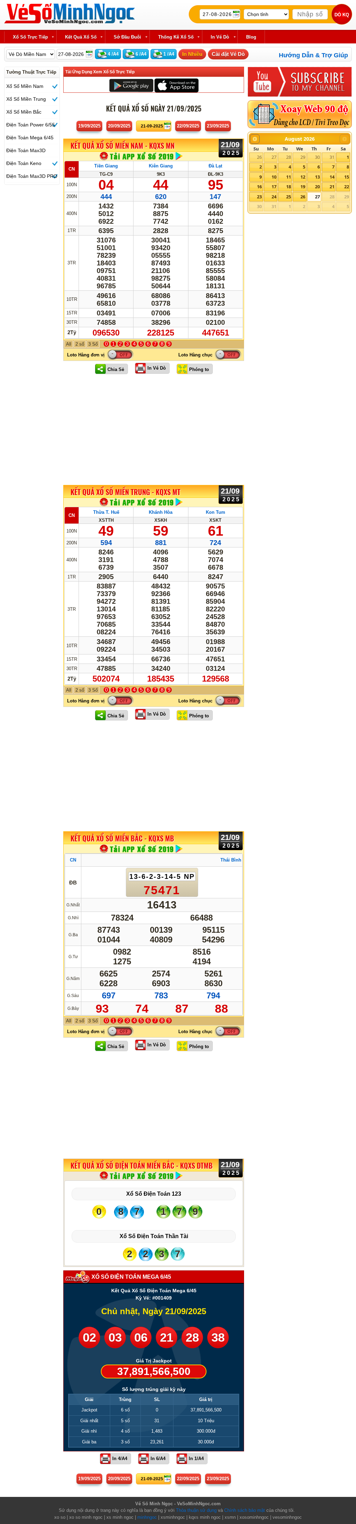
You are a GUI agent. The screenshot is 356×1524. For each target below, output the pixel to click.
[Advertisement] (153, 429)
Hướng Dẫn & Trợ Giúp (313, 55)
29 (302, 157)
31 (332, 157)
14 (332, 177)
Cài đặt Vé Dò (228, 54)
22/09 (188, 126)
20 (317, 186)
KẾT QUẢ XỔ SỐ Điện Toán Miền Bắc (142, 1165)
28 (288, 157)
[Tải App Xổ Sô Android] (131, 85)
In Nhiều (192, 54)
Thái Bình (230, 860)
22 (346, 186)
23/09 (218, 126)
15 (346, 177)
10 (274, 177)
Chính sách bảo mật (244, 1510)
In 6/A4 (158, 1458)
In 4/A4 (119, 1458)
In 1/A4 (196, 1458)
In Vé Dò (156, 368)
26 (259, 157)
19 (302, 186)
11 (288, 177)
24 (274, 196)
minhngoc (147, 1517)
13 (317, 177)
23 (259, 196)
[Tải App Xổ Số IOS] (176, 85)
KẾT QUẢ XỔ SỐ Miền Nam (123, 146)
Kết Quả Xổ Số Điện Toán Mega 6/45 (153, 1290)
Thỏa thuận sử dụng (196, 1510)
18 (288, 186)
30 (317, 157)
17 (274, 186)
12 (302, 177)
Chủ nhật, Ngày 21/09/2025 (153, 1311)
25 (288, 196)
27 (274, 157)
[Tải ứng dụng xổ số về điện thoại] (141, 156)
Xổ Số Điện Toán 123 (153, 1194)
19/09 (89, 126)
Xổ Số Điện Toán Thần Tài (154, 1236)
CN (71, 169)
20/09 (119, 126)
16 (259, 186)
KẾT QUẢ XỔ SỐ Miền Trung (125, 492)
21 (332, 186)
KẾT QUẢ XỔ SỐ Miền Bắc (122, 838)
